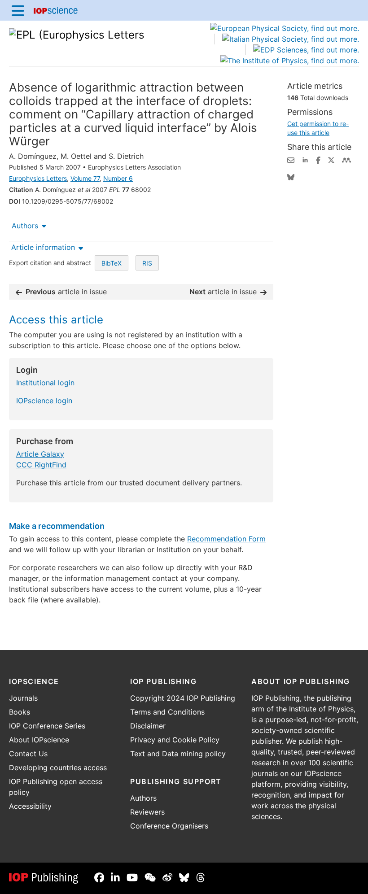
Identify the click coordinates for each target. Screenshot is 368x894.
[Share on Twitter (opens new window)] (331, 159)
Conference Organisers (169, 825)
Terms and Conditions (167, 711)
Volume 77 (85, 178)
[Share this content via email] (290, 159)
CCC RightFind (41, 464)
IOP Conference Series (47, 725)
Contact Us (28, 753)
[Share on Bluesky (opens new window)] (290, 176)
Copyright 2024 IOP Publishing (182, 697)
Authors (25, 225)
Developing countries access (58, 767)
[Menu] (18, 10)
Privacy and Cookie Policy (174, 739)
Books (19, 711)
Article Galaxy (40, 453)
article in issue (66, 291)
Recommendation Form (226, 538)
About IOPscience (39, 739)
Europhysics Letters (38, 178)
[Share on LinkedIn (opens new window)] (305, 159)
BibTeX (111, 263)
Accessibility (30, 806)
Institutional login (45, 382)
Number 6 (118, 178)
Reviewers (147, 811)
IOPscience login (44, 400)
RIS (147, 263)
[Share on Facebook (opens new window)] (318, 159)
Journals (23, 697)
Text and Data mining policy (178, 753)
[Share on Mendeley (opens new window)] (346, 159)
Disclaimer (148, 725)
